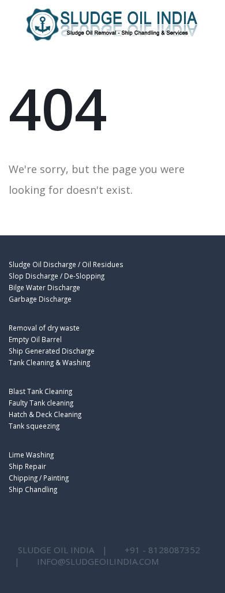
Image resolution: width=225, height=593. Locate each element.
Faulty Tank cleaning (41, 402)
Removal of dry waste (44, 327)
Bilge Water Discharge (44, 287)
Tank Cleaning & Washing (49, 362)
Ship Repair (27, 466)
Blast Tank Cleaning (40, 391)
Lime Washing (31, 454)
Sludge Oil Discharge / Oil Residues (66, 264)
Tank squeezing (34, 425)
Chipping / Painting (39, 477)
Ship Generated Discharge (52, 350)
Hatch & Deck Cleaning (45, 414)
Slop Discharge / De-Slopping (56, 275)
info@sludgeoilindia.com (98, 561)
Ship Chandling (33, 489)
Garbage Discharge (40, 298)
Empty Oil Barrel (35, 339)
